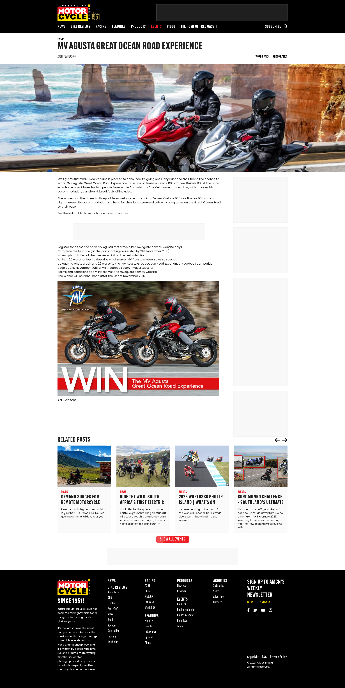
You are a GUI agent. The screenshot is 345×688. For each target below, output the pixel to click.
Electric (112, 603)
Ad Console (67, 400)
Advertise (218, 597)
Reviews (181, 591)
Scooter (112, 625)
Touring (112, 636)
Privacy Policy (278, 657)
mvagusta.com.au (149, 247)
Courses (181, 604)
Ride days (182, 621)
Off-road (149, 602)
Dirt (110, 598)
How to (148, 626)
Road (110, 620)
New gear (182, 586)
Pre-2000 (113, 609)
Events (156, 27)
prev (277, 440)
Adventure (113, 592)
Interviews (151, 632)
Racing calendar (186, 610)
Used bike (113, 642)
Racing (101, 27)
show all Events (172, 539)
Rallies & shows (186, 615)
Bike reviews (80, 27)
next (285, 440)
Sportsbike (113, 631)
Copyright (253, 657)
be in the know (257, 602)
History (149, 621)
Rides (148, 643)
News (61, 27)
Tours (180, 626)
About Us (220, 581)
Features (119, 27)
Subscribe (273, 27)
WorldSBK (150, 608)
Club (147, 591)
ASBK (148, 586)
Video (171, 27)
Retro (111, 614)
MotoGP (149, 597)
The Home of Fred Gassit (199, 27)
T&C (264, 657)
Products (138, 27)
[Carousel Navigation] (281, 440)
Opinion (149, 637)
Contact (217, 602)
